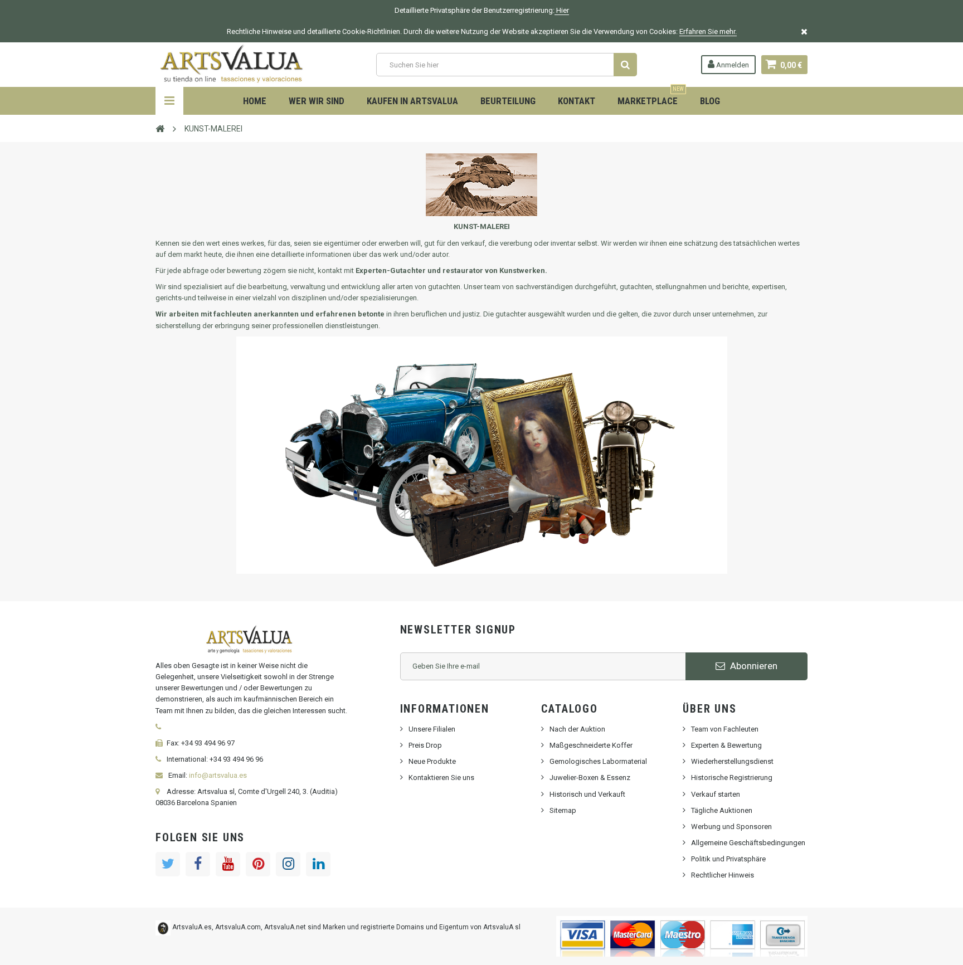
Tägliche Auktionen (721, 810)
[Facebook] (198, 864)
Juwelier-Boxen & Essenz (589, 777)
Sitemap (562, 810)
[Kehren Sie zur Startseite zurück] (159, 128)
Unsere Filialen (431, 729)
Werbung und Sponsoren (731, 826)
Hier (562, 10)
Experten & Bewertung (726, 745)
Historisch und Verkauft (587, 794)
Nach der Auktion (577, 729)
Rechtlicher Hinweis (722, 875)
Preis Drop (425, 745)
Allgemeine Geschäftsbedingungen (748, 843)
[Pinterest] (258, 864)
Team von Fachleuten (724, 729)
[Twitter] (167, 864)
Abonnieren (752, 665)
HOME (254, 100)
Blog (710, 100)
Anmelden (731, 65)
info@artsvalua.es (218, 775)
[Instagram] (288, 864)
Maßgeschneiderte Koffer (591, 745)
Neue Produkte (432, 761)
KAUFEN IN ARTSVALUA (412, 100)
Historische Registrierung (731, 777)
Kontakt (576, 100)
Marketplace (650, 96)
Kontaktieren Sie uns (441, 777)
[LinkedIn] (318, 864)
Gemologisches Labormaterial (598, 761)
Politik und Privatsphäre (728, 859)
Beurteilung (508, 100)
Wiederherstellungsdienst (732, 761)
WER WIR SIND (316, 100)
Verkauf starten (715, 794)
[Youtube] (228, 864)
